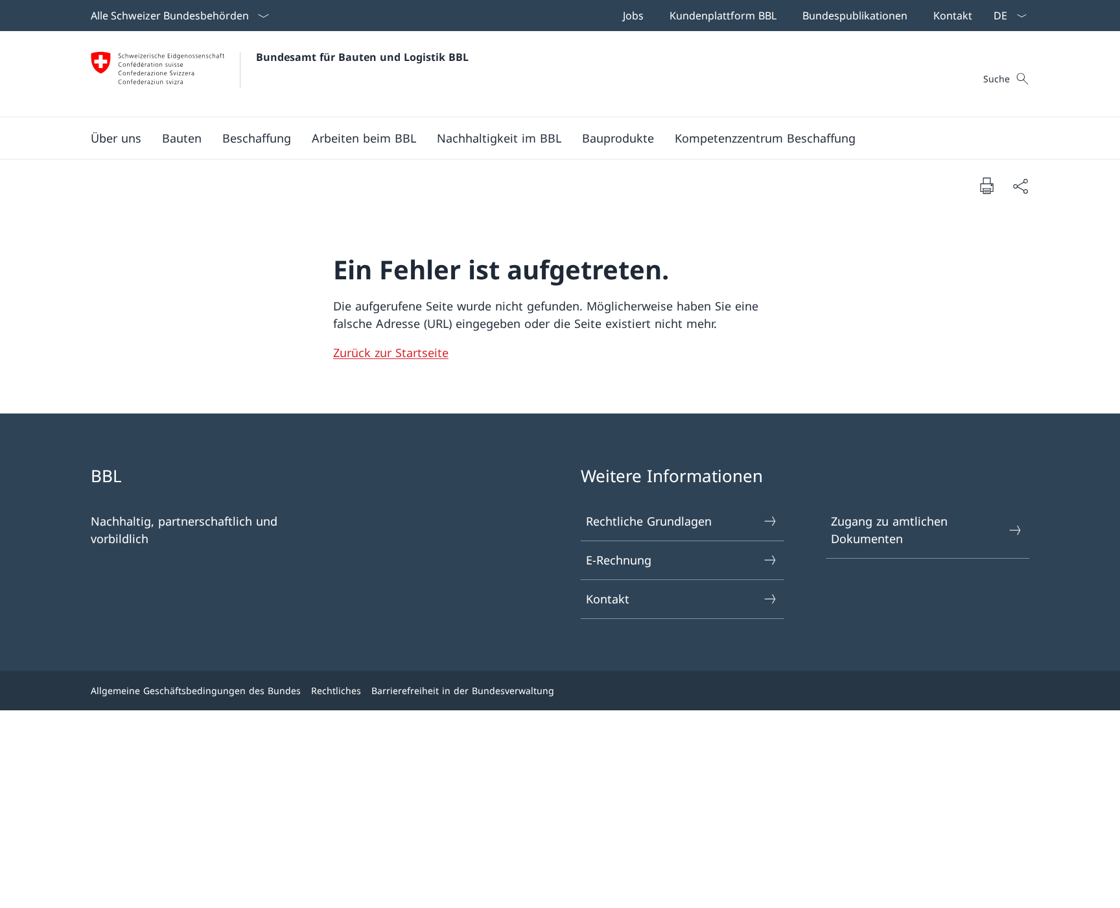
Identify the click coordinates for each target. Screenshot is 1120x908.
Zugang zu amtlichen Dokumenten (889, 529)
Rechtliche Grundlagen (649, 521)
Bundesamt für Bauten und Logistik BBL (362, 57)
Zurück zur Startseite (391, 352)
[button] (116, 138)
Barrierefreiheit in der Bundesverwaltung (462, 690)
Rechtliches (336, 690)
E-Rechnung (618, 560)
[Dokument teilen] (1020, 186)
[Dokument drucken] (986, 185)
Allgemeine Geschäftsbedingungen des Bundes (196, 690)
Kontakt (607, 599)
